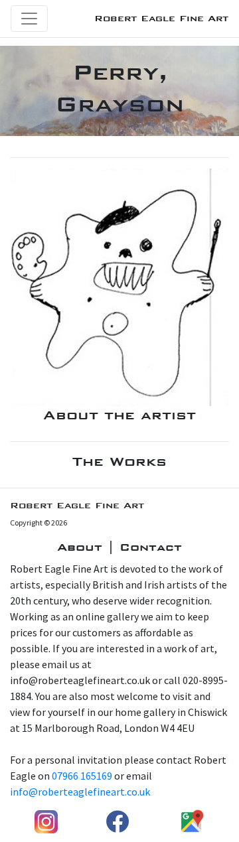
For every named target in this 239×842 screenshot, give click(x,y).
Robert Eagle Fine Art (161, 18)
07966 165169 (82, 775)
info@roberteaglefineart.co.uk (80, 791)
